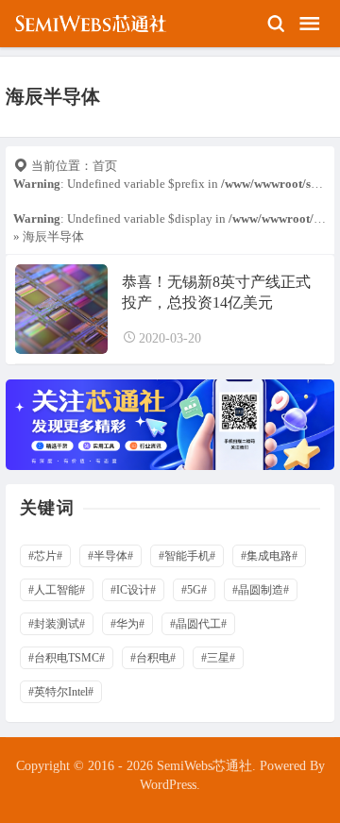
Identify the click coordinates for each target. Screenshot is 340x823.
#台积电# (153, 657)
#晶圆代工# (198, 623)
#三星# (218, 657)
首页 (105, 166)
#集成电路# (269, 556)
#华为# (127, 623)
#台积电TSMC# (66, 657)
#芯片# (45, 556)
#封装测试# (56, 623)
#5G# (194, 589)
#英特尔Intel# (61, 691)
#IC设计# (133, 589)
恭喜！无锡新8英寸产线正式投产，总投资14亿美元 (216, 292)
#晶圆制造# (260, 589)
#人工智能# (56, 589)
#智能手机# (187, 556)
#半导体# (110, 556)
